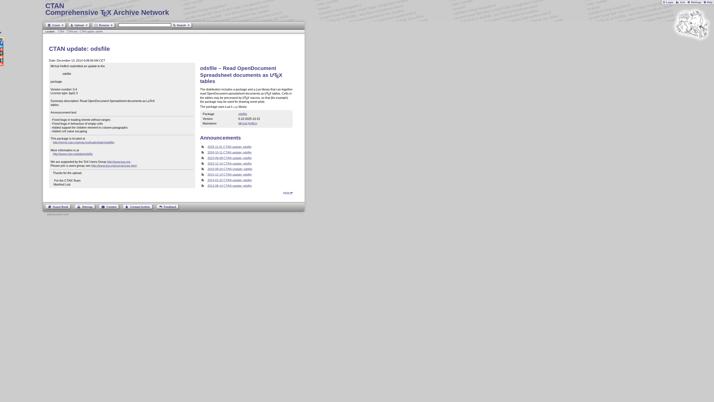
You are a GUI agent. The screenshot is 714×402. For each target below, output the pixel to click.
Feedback (170, 206)
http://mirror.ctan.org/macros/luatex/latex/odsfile (83, 142)
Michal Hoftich (247, 123)
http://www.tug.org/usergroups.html (114, 165)
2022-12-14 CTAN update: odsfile (230, 163)
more (286, 192)
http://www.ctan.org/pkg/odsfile (73, 154)
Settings (696, 2)
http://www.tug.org (118, 161)
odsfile (242, 114)
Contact (111, 206)
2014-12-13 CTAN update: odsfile (230, 174)
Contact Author (140, 206)
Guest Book (60, 206)
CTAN (61, 31)
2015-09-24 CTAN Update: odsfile (230, 169)
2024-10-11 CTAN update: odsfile (230, 152)
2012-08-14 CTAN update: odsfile (230, 185)
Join (682, 2)
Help (710, 2)
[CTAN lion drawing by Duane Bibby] (692, 45)
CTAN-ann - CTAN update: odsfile (85, 31)
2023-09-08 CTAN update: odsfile (230, 158)
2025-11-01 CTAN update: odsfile (230, 147)
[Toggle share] (1, 32)
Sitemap (87, 206)
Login (669, 2)
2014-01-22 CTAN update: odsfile (230, 180)
